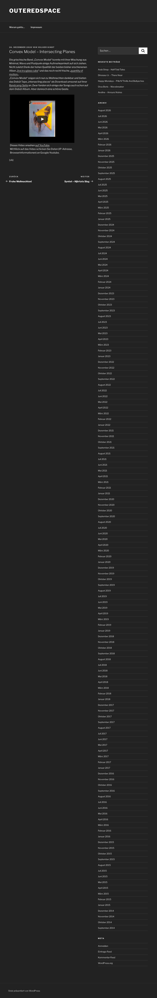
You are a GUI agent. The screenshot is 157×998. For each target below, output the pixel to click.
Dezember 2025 (106, 156)
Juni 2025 (103, 190)
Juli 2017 (102, 733)
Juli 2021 (102, 459)
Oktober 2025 (105, 167)
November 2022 (106, 367)
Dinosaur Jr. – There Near (110, 75)
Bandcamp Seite (18, 85)
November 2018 (106, 642)
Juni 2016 (102, 808)
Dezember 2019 (106, 567)
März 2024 (103, 276)
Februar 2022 (104, 419)
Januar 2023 (104, 356)
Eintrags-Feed (105, 951)
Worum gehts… (17, 27)
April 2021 (103, 476)
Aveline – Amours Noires (110, 92)
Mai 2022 (102, 402)
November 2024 (106, 230)
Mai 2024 (102, 264)
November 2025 (106, 162)
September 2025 (106, 173)
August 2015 (104, 865)
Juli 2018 (102, 665)
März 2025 (103, 207)
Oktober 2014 (105, 922)
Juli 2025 (102, 184)
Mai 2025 (102, 196)
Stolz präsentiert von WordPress (24, 990)
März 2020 (103, 550)
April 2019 (103, 613)
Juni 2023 (103, 327)
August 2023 (104, 316)
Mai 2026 (102, 127)
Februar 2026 (104, 144)
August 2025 (104, 179)
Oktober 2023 (105, 304)
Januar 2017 (104, 768)
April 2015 (103, 888)
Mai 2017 (102, 745)
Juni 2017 (102, 739)
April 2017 (103, 750)
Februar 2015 (104, 899)
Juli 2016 (102, 802)
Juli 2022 (102, 390)
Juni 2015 (102, 876)
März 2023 (103, 344)
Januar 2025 (104, 219)
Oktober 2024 (105, 236)
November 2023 (106, 299)
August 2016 (104, 796)
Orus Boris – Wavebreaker (111, 86)
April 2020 (103, 545)
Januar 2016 (104, 836)
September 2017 (106, 722)
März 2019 (103, 619)
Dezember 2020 (106, 499)
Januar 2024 (104, 287)
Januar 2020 (104, 562)
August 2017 (104, 727)
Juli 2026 (102, 116)
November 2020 (106, 505)
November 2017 (106, 710)
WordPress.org (105, 963)
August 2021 (104, 453)
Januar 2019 (104, 630)
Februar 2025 (104, 213)
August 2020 (104, 522)
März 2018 (103, 688)
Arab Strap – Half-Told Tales (111, 69)
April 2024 (103, 270)
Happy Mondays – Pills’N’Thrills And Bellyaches (121, 81)
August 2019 (104, 590)
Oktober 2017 (105, 716)
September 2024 (106, 242)
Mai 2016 (102, 813)
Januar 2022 (104, 425)
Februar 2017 (104, 762)
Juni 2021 (102, 464)
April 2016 (103, 819)
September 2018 (106, 653)
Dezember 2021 (106, 430)
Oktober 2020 (105, 510)
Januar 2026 (104, 150)
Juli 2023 (102, 322)
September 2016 (106, 790)
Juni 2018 (102, 670)
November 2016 (106, 779)
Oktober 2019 (105, 579)
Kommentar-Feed (106, 957)
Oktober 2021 (105, 442)
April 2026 (103, 133)
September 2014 (106, 928)
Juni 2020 (103, 533)
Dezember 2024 (106, 224)
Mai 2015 (102, 882)
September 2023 (106, 310)
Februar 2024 (104, 282)
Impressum (36, 27)
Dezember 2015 (106, 842)
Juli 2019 (102, 596)
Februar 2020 (104, 556)
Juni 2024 (103, 259)
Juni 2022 (102, 396)
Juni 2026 (103, 121)
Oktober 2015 (105, 853)
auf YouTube (42, 145)
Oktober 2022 (105, 373)
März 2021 (103, 482)
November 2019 (106, 573)
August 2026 (104, 110)
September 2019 (106, 585)
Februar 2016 (104, 830)
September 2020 (106, 516)
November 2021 (106, 436)
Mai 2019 (102, 607)
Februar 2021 (104, 487)
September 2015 (106, 859)
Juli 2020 (102, 527)
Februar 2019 (104, 625)
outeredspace (35, 10)
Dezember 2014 (106, 910)
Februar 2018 (104, 693)
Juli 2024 (102, 253)
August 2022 (104, 384)
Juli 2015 (102, 870)
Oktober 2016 (105, 785)
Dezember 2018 (106, 636)
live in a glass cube (27, 70)
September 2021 (106, 447)
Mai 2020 (103, 539)
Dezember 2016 (106, 773)
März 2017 (103, 756)
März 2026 (103, 139)
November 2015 (106, 848)
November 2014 (106, 916)
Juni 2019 (102, 602)
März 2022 (103, 413)
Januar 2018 (104, 699)
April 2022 (103, 407)
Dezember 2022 (106, 362)
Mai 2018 (102, 676)
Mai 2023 (102, 333)
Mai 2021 (102, 470)
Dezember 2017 (106, 705)
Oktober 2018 (105, 647)
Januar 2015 (104, 905)
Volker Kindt (46, 47)
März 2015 (103, 893)
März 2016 (103, 825)
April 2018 (103, 682)
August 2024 (104, 247)
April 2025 (103, 201)
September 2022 (106, 379)
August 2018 (104, 659)
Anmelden (103, 946)
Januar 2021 (104, 493)
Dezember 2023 (106, 293)
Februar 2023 (104, 350)
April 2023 (103, 339)
